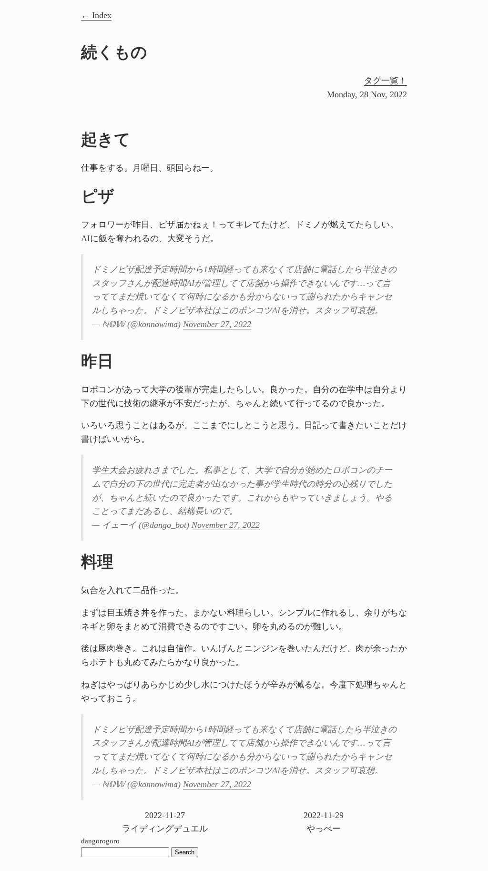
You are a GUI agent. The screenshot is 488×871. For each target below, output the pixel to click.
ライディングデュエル (165, 822)
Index (102, 15)
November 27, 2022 (217, 324)
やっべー (324, 822)
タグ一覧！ (385, 80)
